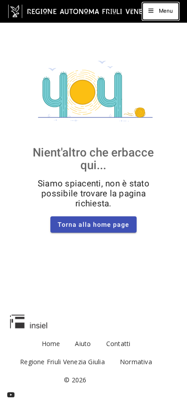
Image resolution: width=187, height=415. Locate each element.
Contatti (118, 343)
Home (51, 343)
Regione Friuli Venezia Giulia (62, 361)
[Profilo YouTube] (11, 395)
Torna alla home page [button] (93, 224)
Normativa (136, 361)
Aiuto (83, 343)
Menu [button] (166, 11)
